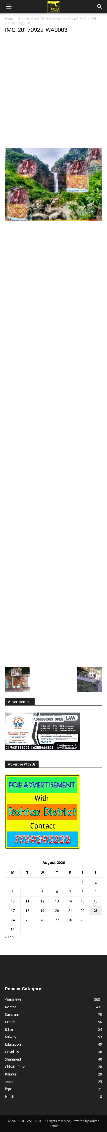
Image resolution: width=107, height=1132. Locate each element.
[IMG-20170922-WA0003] (53, 219)
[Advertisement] (53, 92)
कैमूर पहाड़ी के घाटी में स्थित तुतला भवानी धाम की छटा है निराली (52, 18)
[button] (8, 6)
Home (9, 18)
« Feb (9, 937)
